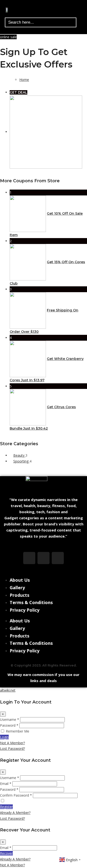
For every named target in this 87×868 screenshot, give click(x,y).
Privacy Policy (24, 610)
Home (24, 79)
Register (6, 806)
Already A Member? (15, 812)
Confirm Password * (16, 795)
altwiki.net (7, 690)
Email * (5, 783)
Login (4, 737)
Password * (9, 725)
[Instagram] (43, 558)
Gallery (17, 587)
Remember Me (17, 731)
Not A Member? (12, 743)
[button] (80, 9)
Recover (6, 853)
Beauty (19, 455)
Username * (9, 719)
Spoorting (21, 461)
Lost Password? (12, 748)
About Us (20, 580)
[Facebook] (29, 558)
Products (19, 595)
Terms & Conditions (31, 602)
